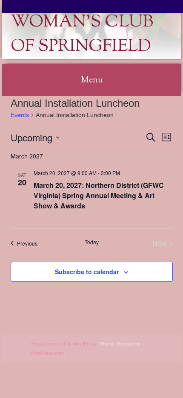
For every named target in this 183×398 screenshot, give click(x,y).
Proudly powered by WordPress (63, 343)
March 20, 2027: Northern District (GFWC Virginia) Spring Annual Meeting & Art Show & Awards (99, 195)
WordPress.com (47, 353)
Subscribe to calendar (87, 271)
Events (20, 114)
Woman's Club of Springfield (82, 34)
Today (92, 242)
